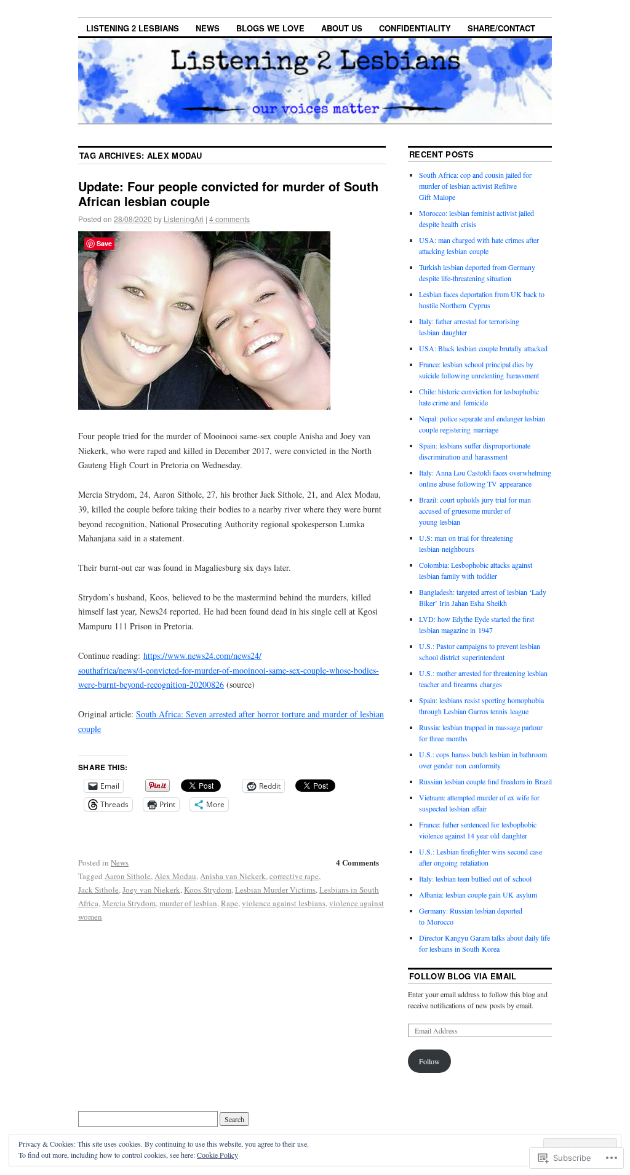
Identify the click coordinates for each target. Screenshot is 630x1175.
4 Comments (357, 862)
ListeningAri (184, 218)
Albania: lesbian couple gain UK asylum (478, 894)
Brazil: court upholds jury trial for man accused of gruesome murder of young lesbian (475, 511)
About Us (341, 28)
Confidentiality (415, 28)
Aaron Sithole (128, 876)
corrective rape (294, 876)
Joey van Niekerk (151, 889)
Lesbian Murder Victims (275, 889)
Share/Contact (501, 28)
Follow (429, 1061)
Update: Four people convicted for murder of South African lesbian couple (228, 193)
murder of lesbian (188, 903)
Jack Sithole (98, 889)
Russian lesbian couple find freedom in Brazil (485, 781)
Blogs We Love (270, 28)
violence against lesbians (283, 903)
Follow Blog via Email (463, 976)
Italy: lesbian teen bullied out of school (475, 878)
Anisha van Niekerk (233, 876)
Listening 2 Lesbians (132, 28)
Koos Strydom (207, 889)
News (208, 28)
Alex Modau (175, 876)
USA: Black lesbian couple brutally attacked (483, 348)
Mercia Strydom (129, 903)
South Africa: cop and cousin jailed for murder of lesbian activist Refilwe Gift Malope (475, 186)
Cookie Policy (217, 1155)
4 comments (229, 218)
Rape (229, 903)
